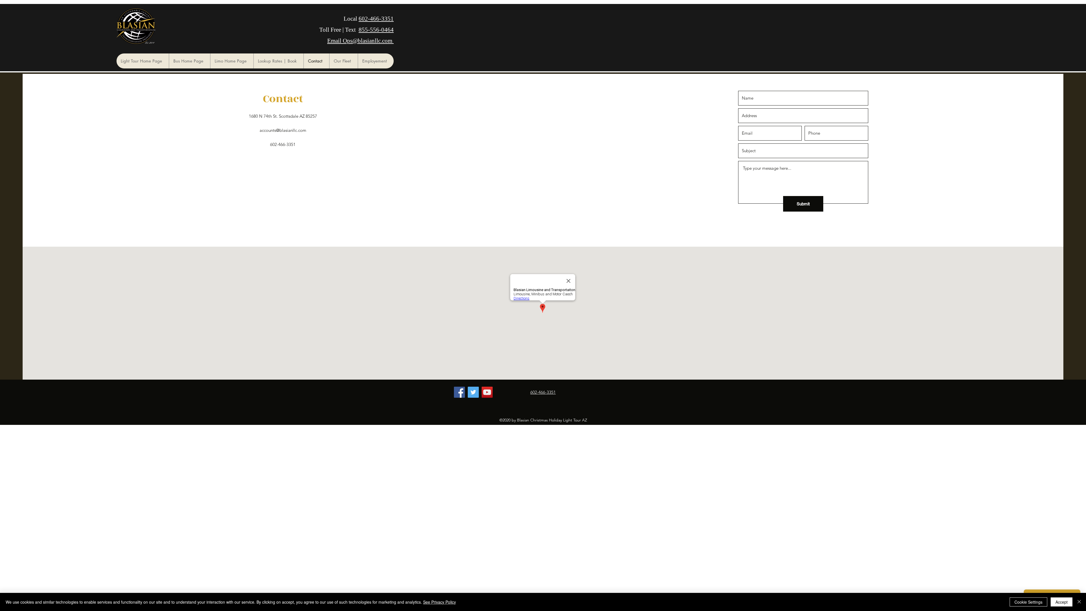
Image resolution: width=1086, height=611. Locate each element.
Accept (1061, 602)
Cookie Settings (1028, 602)
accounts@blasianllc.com (283, 130)
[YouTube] (487, 392)
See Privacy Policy (439, 602)
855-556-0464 (376, 29)
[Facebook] (459, 392)
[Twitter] (473, 392)
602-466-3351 (376, 18)
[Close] (1079, 601)
